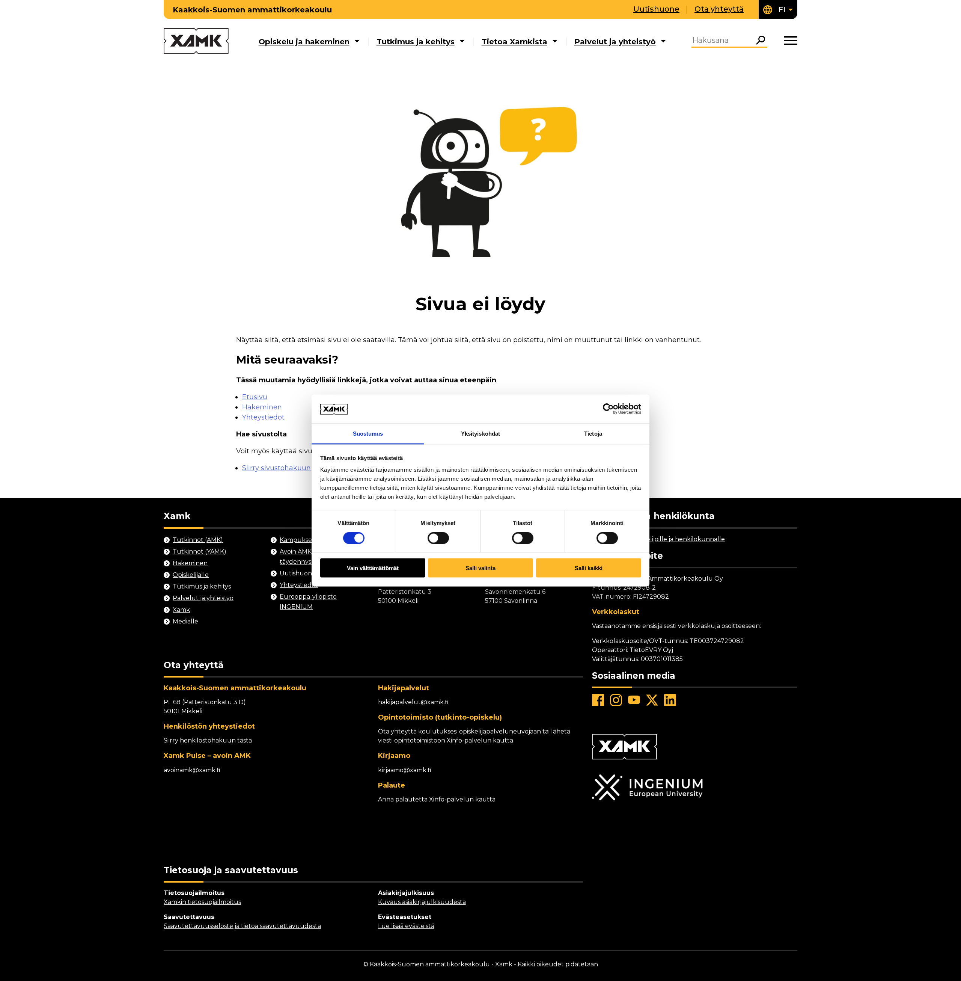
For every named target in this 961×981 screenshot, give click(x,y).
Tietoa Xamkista (514, 41)
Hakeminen (262, 407)
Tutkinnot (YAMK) (199, 551)
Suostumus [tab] (368, 433)
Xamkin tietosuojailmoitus (202, 902)
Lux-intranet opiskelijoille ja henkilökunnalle (658, 539)
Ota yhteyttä (719, 9)
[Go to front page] (196, 41)
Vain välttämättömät (373, 568)
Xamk (181, 609)
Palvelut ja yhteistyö (615, 41)
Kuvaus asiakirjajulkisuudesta (422, 902)
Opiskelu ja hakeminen (304, 41)
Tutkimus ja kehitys (416, 41)
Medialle (185, 621)
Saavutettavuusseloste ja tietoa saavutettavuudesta (242, 926)
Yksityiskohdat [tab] (480, 433)
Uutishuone (656, 9)
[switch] (438, 538)
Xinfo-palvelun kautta (480, 740)
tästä (244, 740)
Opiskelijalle (191, 574)
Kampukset (297, 539)
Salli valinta (480, 568)
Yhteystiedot (263, 417)
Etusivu (254, 397)
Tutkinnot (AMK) (198, 539)
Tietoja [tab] (593, 433)
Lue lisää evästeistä (406, 926)
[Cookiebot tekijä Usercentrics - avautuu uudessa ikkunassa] (608, 409)
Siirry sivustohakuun (276, 468)
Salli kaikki (589, 568)
